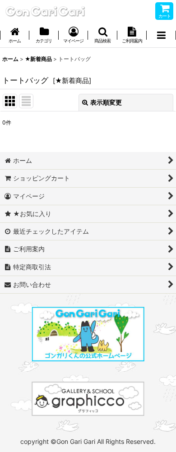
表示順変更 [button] (106, 102)
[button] (102, 35)
